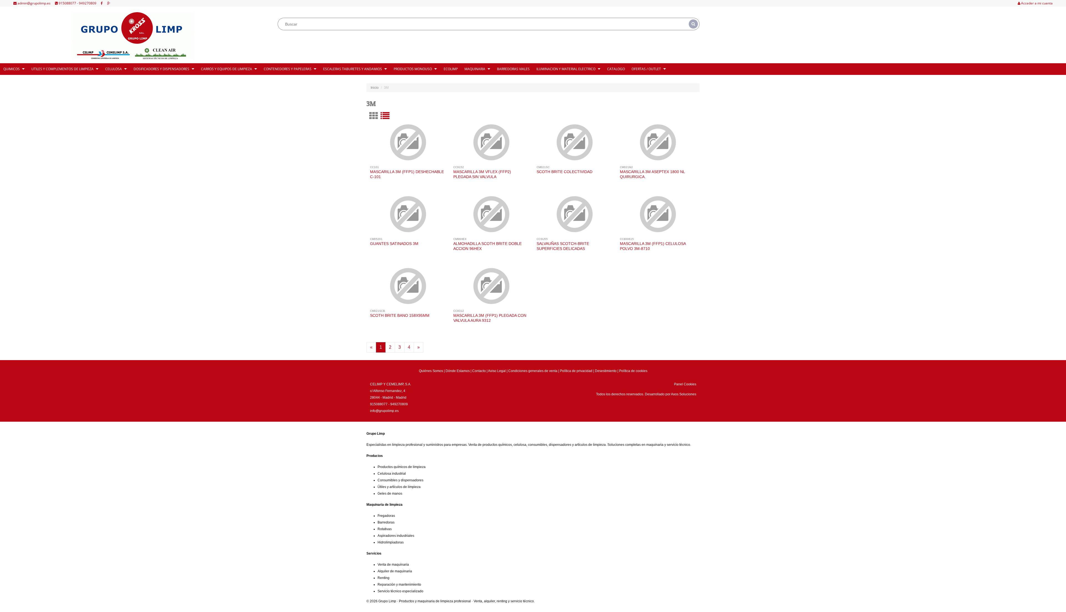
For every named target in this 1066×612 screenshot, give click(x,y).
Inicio (375, 88)
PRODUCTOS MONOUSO (413, 69)
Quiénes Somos (431, 371)
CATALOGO (616, 69)
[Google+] (108, 3)
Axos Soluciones (683, 394)
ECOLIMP (451, 69)
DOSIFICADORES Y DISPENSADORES (161, 69)
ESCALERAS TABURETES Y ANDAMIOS (352, 69)
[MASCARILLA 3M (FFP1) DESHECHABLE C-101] (408, 144)
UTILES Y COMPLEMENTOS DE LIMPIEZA (62, 69)
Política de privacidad (576, 371)
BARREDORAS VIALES (513, 69)
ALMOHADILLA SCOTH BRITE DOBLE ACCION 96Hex (487, 246)
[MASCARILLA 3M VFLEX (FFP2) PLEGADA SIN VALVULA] (491, 144)
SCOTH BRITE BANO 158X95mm (399, 315)
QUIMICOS (11, 69)
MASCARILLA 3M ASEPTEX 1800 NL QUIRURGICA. (652, 174)
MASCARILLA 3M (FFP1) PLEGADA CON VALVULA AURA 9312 (489, 318)
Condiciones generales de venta (532, 371)
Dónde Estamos (458, 371)
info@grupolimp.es (384, 411)
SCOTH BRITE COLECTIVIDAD (564, 172)
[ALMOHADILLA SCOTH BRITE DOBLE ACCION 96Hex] (491, 216)
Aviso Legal (497, 371)
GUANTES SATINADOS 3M (394, 243)
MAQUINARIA (474, 69)
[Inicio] (133, 35)
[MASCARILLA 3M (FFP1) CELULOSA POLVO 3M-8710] (658, 216)
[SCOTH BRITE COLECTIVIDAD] (575, 144)
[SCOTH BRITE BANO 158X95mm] (408, 288)
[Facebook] (102, 3)
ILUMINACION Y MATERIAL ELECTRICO (565, 69)
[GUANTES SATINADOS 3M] (408, 216)
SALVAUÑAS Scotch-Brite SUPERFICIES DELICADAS (563, 246)
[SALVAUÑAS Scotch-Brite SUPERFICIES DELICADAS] (575, 216)
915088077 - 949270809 (77, 3)
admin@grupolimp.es (34, 3)
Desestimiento (606, 371)
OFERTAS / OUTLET (646, 69)
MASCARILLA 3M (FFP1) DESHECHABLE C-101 (407, 174)
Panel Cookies (685, 384)
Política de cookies (633, 371)
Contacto (479, 371)
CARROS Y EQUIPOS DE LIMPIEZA (226, 69)
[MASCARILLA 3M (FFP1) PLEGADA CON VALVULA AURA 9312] (491, 288)
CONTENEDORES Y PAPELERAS (287, 69)
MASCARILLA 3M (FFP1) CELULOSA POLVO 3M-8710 (653, 246)
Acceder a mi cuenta (1036, 3)
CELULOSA (113, 69)
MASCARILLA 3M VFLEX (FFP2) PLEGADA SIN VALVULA (482, 174)
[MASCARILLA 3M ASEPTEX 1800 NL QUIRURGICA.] (658, 144)
